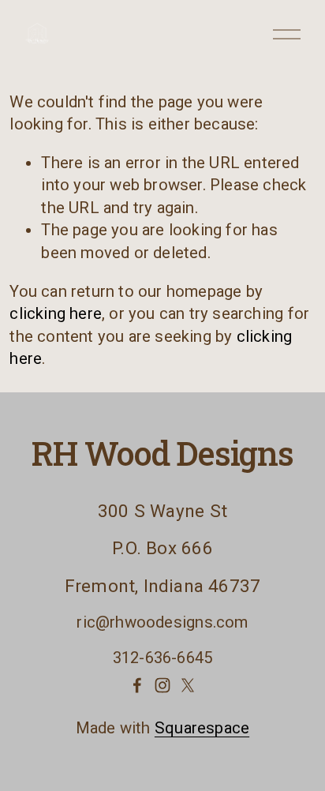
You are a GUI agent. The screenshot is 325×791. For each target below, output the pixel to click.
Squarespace (202, 727)
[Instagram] (162, 685)
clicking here (55, 313)
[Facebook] (137, 685)
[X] (188, 685)
